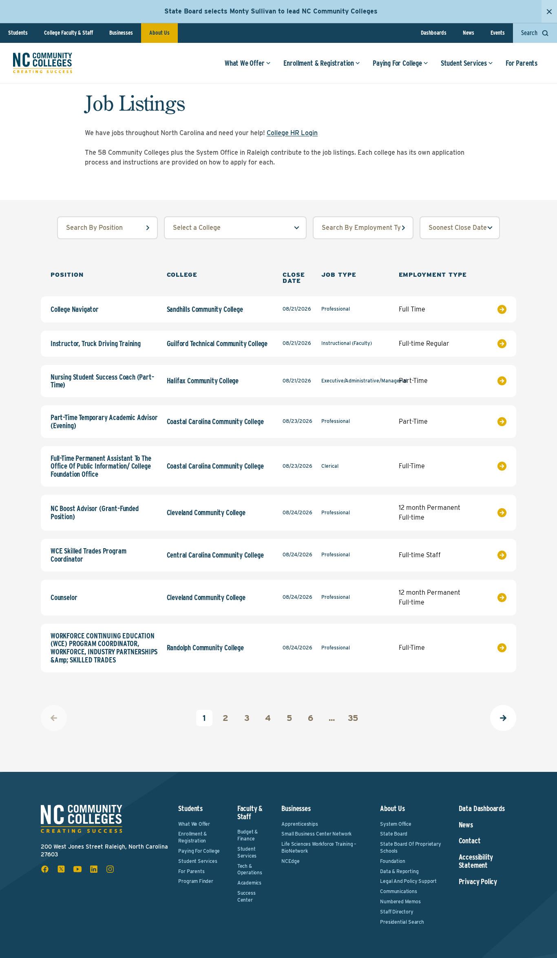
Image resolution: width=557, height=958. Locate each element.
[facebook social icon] (45, 869)
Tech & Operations (249, 869)
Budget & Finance (247, 835)
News (468, 32)
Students (18, 32)
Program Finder (195, 881)
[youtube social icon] (77, 869)
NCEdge (290, 861)
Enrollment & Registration (318, 63)
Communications (398, 891)
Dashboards (433, 32)
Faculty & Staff (250, 812)
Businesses (121, 32)
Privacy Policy (478, 882)
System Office (395, 824)
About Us (159, 32)
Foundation (392, 861)
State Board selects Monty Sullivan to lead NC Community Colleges (271, 11)
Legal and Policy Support (408, 881)
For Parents (521, 63)
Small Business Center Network (316, 834)
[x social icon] (61, 869)
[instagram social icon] (110, 869)
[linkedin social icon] (94, 869)
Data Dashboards (482, 809)
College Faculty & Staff (68, 32)
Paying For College (397, 63)
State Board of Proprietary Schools (410, 847)
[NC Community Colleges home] (42, 63)
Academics (249, 883)
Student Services (464, 63)
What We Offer (245, 63)
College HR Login (292, 133)
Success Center (246, 896)
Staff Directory (396, 912)
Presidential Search (402, 922)
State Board (393, 834)
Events (498, 32)
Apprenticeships (299, 824)
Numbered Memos (400, 901)
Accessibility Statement (476, 861)
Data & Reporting (399, 871)
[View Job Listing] (491, 309)
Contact (470, 841)
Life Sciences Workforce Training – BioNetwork (318, 847)
